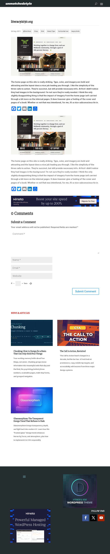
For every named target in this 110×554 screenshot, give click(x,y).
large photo (76, 31)
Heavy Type (51, 31)
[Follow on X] (93, 517)
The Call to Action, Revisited (73, 351)
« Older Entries (20, 453)
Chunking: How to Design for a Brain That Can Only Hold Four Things (30, 352)
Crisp (36, 31)
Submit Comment (85, 291)
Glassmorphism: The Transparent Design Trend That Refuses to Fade (29, 419)
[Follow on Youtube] (101, 517)
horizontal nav (63, 31)
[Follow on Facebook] (85, 517)
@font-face (27, 31)
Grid (42, 31)
